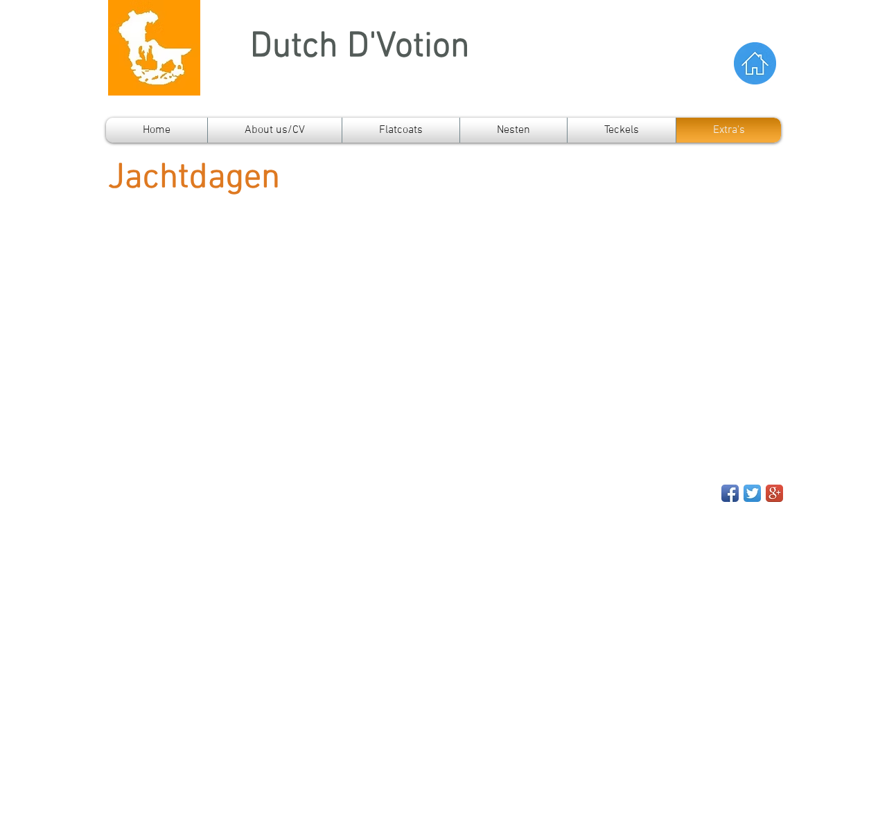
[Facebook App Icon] (730, 493)
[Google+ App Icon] (774, 493)
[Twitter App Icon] (752, 493)
